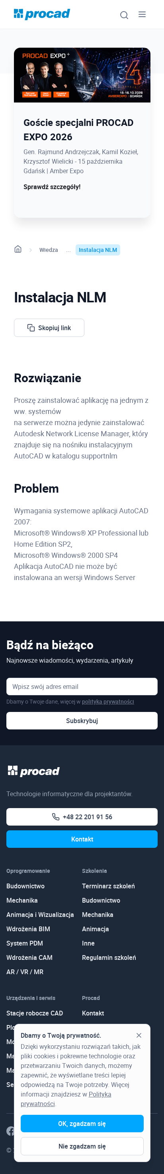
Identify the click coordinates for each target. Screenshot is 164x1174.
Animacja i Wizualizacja (40, 914)
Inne (88, 943)
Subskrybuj (82, 720)
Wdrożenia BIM (28, 929)
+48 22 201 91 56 (87, 816)
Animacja (95, 929)
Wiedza (48, 249)
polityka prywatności (108, 701)
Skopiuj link (54, 327)
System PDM (24, 943)
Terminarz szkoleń (108, 886)
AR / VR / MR (24, 971)
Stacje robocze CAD (34, 1013)
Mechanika (22, 900)
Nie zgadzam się (82, 1146)
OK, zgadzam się (82, 1123)
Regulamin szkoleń (109, 957)
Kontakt (82, 839)
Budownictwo (25, 886)
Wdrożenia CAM (29, 957)
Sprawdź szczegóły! (51, 186)
